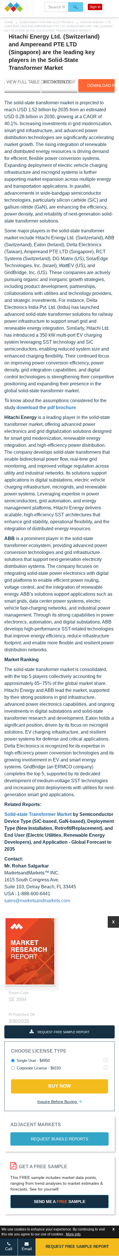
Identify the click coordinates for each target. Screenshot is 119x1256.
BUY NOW (59, 1086)
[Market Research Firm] (16, 7)
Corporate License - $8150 (39, 1068)
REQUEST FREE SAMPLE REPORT (63, 1032)
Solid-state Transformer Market (38, 814)
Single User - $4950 (33, 1060)
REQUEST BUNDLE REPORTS (59, 1139)
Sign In (95, 7)
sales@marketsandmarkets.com (37, 900)
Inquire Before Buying (57, 1101)
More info (73, 1234)
